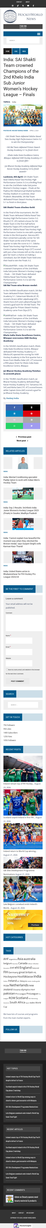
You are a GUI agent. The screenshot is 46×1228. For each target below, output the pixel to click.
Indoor (5, 981)
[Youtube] (28, 5)
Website (8, 658)
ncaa (6, 985)
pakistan (9, 993)
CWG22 (30, 964)
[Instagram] (12, 5)
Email (8, 647)
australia (29, 959)
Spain (27, 1003)
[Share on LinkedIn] (14, 414)
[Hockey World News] (23, 16)
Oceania (16, 989)
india (14, 102)
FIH (5, 972)
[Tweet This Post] (31, 407)
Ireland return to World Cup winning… (20, 851)
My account (30, 1213)
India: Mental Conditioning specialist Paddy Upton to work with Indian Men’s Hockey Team (21, 480)
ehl (17, 967)
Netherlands (18, 985)
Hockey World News (20, 131)
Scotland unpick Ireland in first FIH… (19, 817)
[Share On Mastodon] (31, 426)
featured (35, 968)
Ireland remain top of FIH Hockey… (18, 783)
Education (6, 968)
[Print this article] (31, 420)
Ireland (12, 980)
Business (15, 964)
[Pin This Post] (31, 414)
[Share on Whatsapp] (14, 426)
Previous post (24, 437)
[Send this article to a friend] (14, 420)
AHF (6, 959)
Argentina (13, 959)
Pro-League (20, 993)
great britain (26, 972)
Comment (9, 613)
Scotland (22, 998)
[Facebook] (33, 5)
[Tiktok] (17, 5)
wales (32, 1002)
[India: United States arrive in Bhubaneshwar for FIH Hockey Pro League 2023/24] (23, 561)
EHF (12, 967)
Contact (19, 2)
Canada (22, 963)
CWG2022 (35, 964)
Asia (16, 51)
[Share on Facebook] (14, 407)
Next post (21, 440)
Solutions (6, 1003)
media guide (36, 981)
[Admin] (9, 1200)
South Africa (17, 1002)
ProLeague (32, 993)
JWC (18, 981)
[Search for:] (23, 705)
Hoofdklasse (25, 976)
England (26, 967)
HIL (34, 972)
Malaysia (23, 981)
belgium (7, 963)
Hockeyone (10, 976)
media (29, 981)
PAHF (33, 989)
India (5, 471)
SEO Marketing (33, 998)
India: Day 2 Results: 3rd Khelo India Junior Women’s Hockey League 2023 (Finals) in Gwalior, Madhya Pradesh (21, 510)
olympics (25, 989)
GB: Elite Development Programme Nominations (22, 1106)
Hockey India (12, 398)
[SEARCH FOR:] (23, 40)
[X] (23, 5)
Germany (13, 972)
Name (8, 635)
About (28, 2)
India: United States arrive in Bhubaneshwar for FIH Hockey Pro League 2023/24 (19, 574)
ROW (12, 998)
